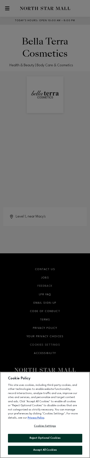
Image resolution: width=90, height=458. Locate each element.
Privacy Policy (36, 418)
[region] (45, 415)
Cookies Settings (45, 426)
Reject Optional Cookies (45, 438)
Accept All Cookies (45, 450)
